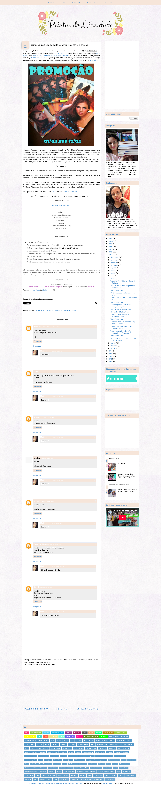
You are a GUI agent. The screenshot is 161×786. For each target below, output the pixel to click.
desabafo (101, 764)
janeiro (113, 348)
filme (92, 744)
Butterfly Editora (91, 748)
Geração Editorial (69, 771)
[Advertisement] (61, 688)
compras (39, 744)
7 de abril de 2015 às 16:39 (57, 396)
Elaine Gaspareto (107, 783)
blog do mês (102, 748)
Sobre (64, 3)
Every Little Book (38, 58)
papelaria (42, 779)
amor (119, 748)
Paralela (117, 752)
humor (66, 740)
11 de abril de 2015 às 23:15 (48, 501)
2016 (111, 252)
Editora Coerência (110, 775)
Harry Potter (107, 768)
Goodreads (51, 287)
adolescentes (121, 740)
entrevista (57, 764)
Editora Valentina (102, 744)
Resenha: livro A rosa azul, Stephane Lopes (120, 316)
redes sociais (73, 756)
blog (45, 736)
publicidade (126, 771)
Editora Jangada (55, 748)
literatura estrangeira (31, 752)
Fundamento (75, 779)
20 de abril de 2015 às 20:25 (45, 587)
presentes (103, 760)
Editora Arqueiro (30, 736)
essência (35, 768)
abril (112, 279)
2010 (111, 362)
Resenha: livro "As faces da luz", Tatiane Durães (122, 323)
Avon (26, 764)
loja (129, 760)
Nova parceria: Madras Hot (120, 309)
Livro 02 (74, 191)
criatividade (92, 764)
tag (72, 740)
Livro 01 (67, 191)
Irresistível (59, 53)
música (62, 736)
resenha (66, 55)
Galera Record (43, 740)
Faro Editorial (70, 736)
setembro (114, 265)
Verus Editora (67, 748)
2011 (110, 359)
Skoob (46, 287)
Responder (38, 341)
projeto (78, 752)
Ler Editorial (53, 736)
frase (123, 760)
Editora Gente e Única (121, 736)
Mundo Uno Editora (30, 740)
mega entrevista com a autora (50, 55)
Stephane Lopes (40, 326)
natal (134, 760)
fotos (52, 740)
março (113, 343)
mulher (115, 764)
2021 (111, 239)
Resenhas (93, 3)
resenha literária (36, 732)
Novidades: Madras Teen (119, 312)
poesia (71, 752)
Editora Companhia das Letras (39, 748)
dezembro (115, 257)
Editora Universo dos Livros (104, 756)
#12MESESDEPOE (88, 752)
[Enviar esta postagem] (53, 290)
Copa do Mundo (63, 775)
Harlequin (55, 744)
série (49, 779)
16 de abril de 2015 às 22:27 (56, 544)
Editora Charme (124, 764)
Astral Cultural (98, 775)
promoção (59, 310)
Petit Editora (54, 756)
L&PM (37, 775)
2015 (110, 255)
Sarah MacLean (130, 775)
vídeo (84, 732)
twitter (31, 287)
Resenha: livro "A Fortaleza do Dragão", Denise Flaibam (127, 490)
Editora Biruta (64, 779)
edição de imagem (82, 771)
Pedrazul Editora (114, 760)
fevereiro (114, 346)
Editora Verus (100, 752)
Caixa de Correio (120, 732)
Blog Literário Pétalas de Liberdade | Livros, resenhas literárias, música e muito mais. (55, 783)
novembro (115, 260)
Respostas (37, 346)
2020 (111, 241)
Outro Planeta (53, 768)
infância (47, 744)
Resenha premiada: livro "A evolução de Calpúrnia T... (120, 332)
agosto (113, 268)
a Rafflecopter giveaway (61, 205)
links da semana (43, 756)
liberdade (43, 768)
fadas (89, 775)
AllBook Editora (98, 779)
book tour (126, 748)
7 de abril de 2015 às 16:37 (57, 351)
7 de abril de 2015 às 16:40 (57, 437)
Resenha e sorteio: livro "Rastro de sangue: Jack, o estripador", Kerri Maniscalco (127, 476)
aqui (53, 191)
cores (64, 764)
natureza (51, 771)
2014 (111, 351)
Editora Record (108, 732)
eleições (82, 775)
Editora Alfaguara (96, 768)
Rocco (129, 740)
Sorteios (109, 3)
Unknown (37, 417)
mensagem (112, 748)
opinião (112, 740)
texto (40, 760)
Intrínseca (103, 736)
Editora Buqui (29, 775)
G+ (42, 287)
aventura (63, 756)
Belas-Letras (78, 768)
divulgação (77, 732)
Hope (118, 771)
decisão (27, 768)
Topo (155, 782)
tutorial (92, 771)
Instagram (91, 287)
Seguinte (63, 744)
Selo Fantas (74, 775)
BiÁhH (36, 587)
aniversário (63, 752)
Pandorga (109, 752)
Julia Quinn (48, 760)
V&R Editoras (123, 768)
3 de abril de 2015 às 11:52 (45, 372)
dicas (26, 748)
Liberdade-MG (128, 744)
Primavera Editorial (30, 756)
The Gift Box (110, 779)
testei (55, 779)
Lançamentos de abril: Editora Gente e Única (121, 327)
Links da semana (116, 290)
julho (113, 270)
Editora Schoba (79, 760)
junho (113, 273)
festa (108, 764)
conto (39, 736)
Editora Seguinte (36, 764)
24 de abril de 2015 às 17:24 (57, 566)
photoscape (51, 775)
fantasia (98, 732)
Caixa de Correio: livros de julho (118, 485)
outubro (114, 263)
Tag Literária (122, 463)
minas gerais (89, 756)
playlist (35, 55)
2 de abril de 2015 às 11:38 (53, 326)
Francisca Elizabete (41, 544)
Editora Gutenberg (101, 740)
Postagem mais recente (36, 708)
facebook (36, 287)
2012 (111, 356)
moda (35, 779)
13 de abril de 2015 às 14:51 (57, 523)
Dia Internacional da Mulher (106, 771)
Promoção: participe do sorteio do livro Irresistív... (123, 339)
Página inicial (62, 708)
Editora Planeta (52, 752)
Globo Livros (73, 764)
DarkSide (78, 740)
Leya (115, 768)
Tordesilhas (57, 760)
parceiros (46, 732)
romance (67, 310)
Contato (77, 3)
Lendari (121, 775)
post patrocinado (86, 779)
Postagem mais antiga (88, 708)
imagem (79, 736)
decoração (43, 771)
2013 (111, 354)
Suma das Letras (120, 756)
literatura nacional (42, 310)
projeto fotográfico (30, 760)
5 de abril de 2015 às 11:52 (47, 458)
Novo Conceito (88, 740)
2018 (111, 247)
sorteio (74, 310)
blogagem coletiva (92, 760)
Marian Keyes (47, 764)
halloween (28, 779)
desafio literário (78, 748)
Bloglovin (59, 287)
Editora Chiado (29, 744)
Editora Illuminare (83, 744)
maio (113, 276)
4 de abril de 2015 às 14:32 (48, 417)
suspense (125, 752)
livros (51, 310)
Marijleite (43, 351)
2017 (111, 249)
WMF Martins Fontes (31, 771)
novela (59, 771)
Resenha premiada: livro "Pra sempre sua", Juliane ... (121, 306)
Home (52, 3)
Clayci (36, 372)
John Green (83, 764)
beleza (81, 756)
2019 (111, 244)
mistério (42, 752)
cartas (44, 775)
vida (110, 736)
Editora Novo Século (116, 744)
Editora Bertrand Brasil (91, 736)
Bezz (86, 768)
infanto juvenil (68, 760)
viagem (70, 768)
